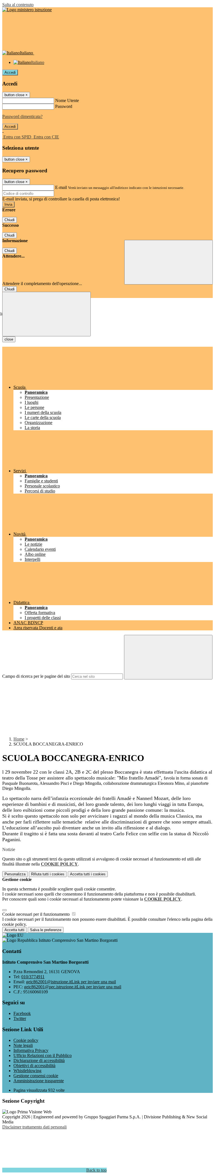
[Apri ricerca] (168, 262)
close (8, 339)
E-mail (61, 187)
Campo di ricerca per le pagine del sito (36, 676)
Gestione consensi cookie (35, 1075)
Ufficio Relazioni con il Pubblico (42, 1055)
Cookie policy (25, 1040)
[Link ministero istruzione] (27, 9)
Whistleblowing (27, 1070)
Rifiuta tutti (47, 874)
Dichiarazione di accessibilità (39, 1060)
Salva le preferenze (45, 930)
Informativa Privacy (30, 1050)
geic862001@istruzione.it (71, 981)
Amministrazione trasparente (38, 1080)
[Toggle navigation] (46, 314)
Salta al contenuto (18, 4)
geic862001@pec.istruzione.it (72, 986)
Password (63, 106)
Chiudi (9, 220)
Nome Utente (67, 100)
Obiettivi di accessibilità (34, 1065)
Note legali (23, 1045)
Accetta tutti (88, 874)
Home (18, 739)
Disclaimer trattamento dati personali (34, 1127)
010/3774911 (33, 976)
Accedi (10, 72)
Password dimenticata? (22, 116)
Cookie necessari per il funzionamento (36, 914)
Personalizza (14, 874)
